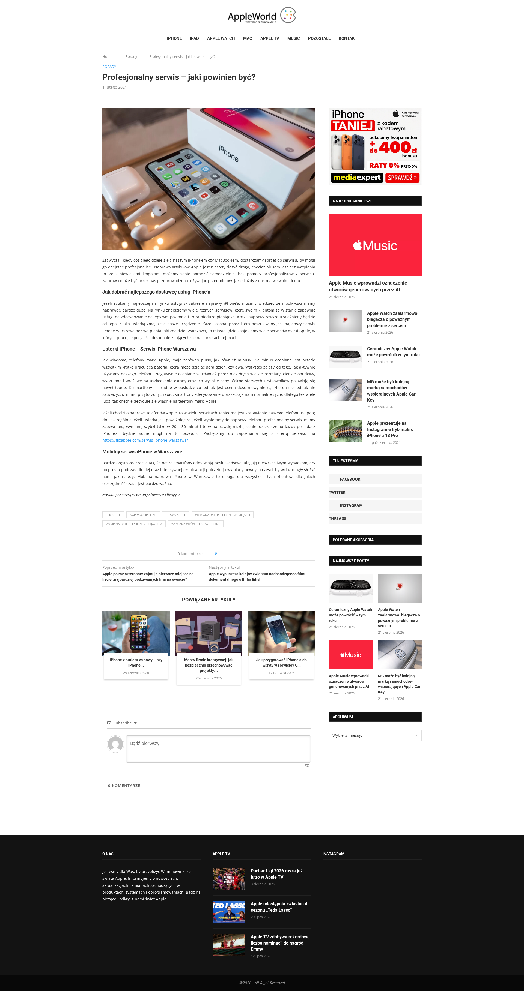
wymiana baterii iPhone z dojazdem (134, 524)
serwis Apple (176, 515)
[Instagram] (115, 15)
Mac (247, 38)
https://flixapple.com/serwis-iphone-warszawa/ (145, 440)
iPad (194, 38)
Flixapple (113, 515)
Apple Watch (221, 38)
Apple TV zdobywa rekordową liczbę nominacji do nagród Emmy (280, 943)
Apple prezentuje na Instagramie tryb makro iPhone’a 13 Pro (390, 429)
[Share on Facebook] (225, 553)
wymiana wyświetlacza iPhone (195, 524)
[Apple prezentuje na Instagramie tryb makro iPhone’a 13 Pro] (345, 431)
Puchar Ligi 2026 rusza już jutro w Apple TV (277, 873)
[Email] (132, 15)
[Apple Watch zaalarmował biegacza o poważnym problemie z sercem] (345, 321)
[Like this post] (219, 553)
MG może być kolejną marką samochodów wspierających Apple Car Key (391, 391)
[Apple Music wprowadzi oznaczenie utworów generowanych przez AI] (375, 245)
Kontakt (348, 38)
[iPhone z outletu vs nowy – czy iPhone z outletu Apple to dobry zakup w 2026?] (136, 633)
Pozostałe (319, 38)
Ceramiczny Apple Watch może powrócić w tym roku (393, 351)
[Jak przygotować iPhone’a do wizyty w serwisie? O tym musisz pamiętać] (281, 633)
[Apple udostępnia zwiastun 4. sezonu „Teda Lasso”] (229, 912)
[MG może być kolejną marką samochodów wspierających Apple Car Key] (345, 390)
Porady (131, 56)
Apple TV (269, 38)
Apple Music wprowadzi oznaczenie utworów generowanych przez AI (368, 286)
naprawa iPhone (143, 515)
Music (293, 38)
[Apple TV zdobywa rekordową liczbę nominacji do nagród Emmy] (229, 945)
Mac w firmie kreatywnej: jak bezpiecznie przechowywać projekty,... (208, 665)
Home (107, 56)
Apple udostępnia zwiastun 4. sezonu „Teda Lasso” (280, 906)
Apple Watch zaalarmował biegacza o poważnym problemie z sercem (393, 319)
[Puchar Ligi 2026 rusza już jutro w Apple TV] (229, 879)
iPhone (174, 38)
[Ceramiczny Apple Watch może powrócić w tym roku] (345, 357)
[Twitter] (109, 15)
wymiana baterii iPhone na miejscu (222, 515)
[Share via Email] (240, 553)
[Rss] (125, 15)
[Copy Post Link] (233, 553)
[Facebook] (104, 15)
